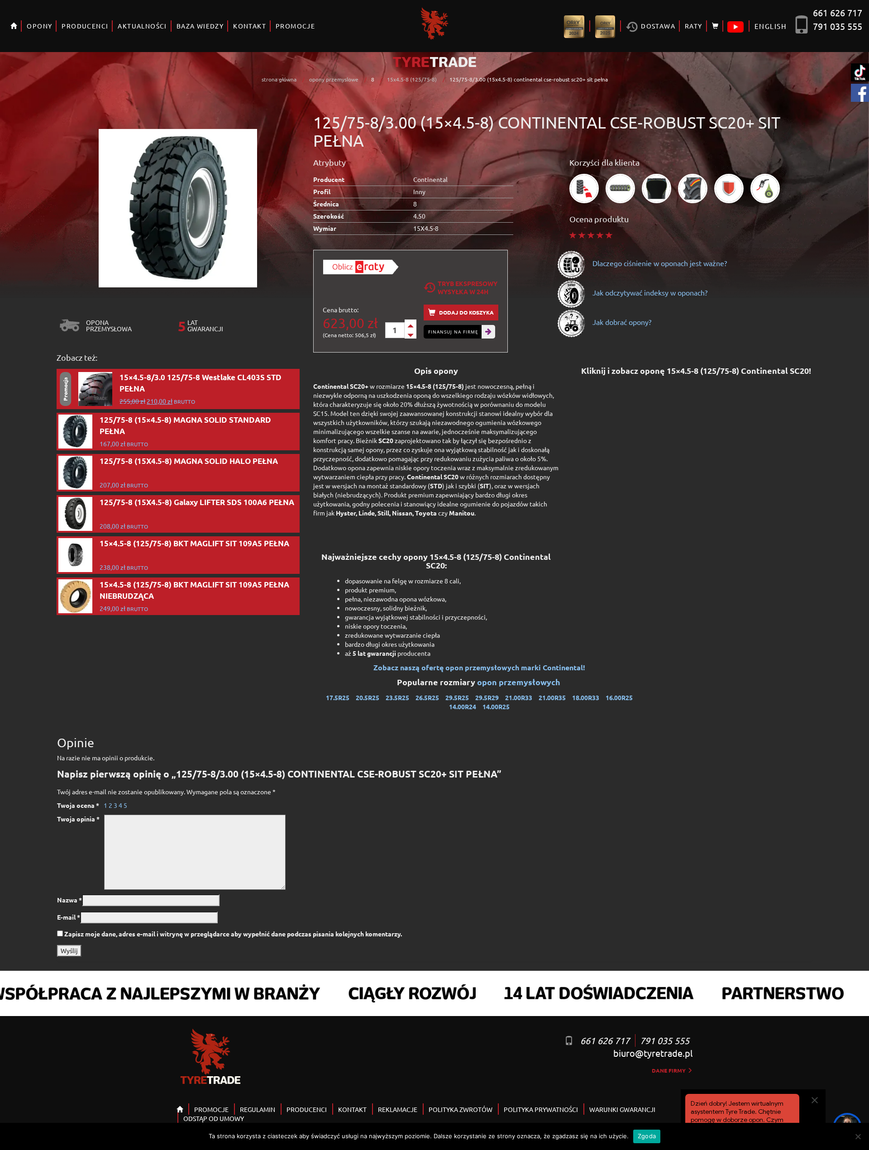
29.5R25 (457, 697)
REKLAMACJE (397, 1109)
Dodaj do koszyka (466, 312)
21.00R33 (518, 697)
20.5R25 (367, 697)
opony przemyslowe (333, 79)
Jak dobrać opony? (621, 321)
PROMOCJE (295, 26)
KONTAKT (249, 26)
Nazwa (69, 900)
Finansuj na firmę (453, 332)
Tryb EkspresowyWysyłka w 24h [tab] (467, 287)
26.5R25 (427, 697)
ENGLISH (770, 26)
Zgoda (647, 1136)
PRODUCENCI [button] (85, 26)
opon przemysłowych (519, 682)
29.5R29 (487, 697)
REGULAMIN (257, 1109)
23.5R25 (397, 697)
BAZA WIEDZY (200, 26)
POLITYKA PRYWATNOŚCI (541, 1109)
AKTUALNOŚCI (142, 26)
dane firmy (669, 1070)
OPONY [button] (39, 26)
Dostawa (657, 26)
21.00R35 (552, 697)
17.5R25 (337, 697)
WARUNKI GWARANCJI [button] (622, 1109)
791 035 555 (837, 26)
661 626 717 (837, 12)
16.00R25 (619, 697)
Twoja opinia (78, 819)
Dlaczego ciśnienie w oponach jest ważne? (659, 262)
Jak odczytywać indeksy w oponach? (649, 292)
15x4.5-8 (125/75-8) (412, 79)
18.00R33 (585, 697)
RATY (693, 26)
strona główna (279, 79)
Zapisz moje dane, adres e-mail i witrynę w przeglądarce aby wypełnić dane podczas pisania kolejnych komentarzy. (233, 934)
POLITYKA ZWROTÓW (460, 1109)
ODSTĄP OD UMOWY (213, 1118)
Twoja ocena (78, 805)
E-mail (68, 917)
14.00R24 (462, 706)
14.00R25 (496, 706)
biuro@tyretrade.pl (652, 1053)
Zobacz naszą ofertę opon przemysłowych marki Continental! (479, 667)
